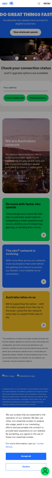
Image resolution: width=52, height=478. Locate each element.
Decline (26, 466)
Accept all (26, 456)
